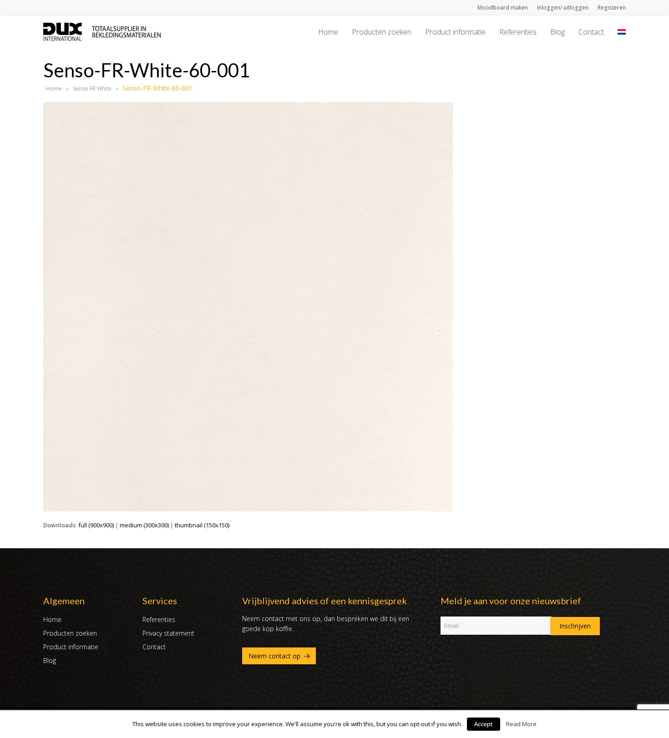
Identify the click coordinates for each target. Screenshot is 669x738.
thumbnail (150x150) (202, 525)
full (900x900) (96, 525)
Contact (154, 646)
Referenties (158, 619)
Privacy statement (168, 633)
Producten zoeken (70, 633)
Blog (49, 660)
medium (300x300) (144, 525)
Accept (483, 724)
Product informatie (70, 646)
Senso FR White (92, 88)
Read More (521, 724)
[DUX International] (102, 31)
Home (54, 88)
